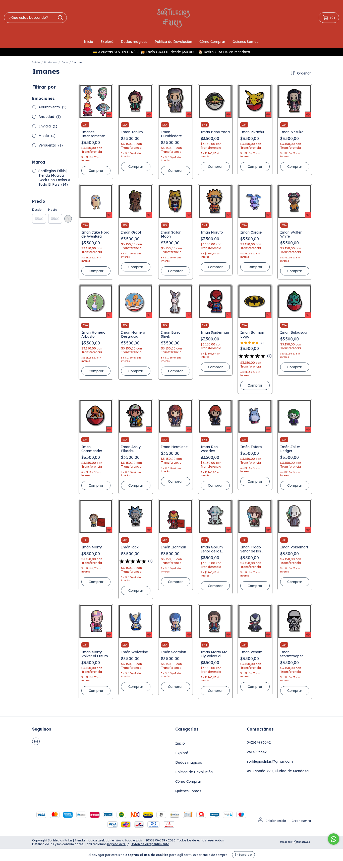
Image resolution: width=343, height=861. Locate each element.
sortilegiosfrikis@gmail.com (270, 761)
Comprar (96, 170)
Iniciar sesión (276, 821)
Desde (36, 209)
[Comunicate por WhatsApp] (333, 839)
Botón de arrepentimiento (150, 844)
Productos (50, 62)
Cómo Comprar (212, 41)
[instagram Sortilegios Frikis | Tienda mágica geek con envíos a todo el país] (36, 741)
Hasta (52, 209)
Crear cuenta (301, 821)
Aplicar (68, 219)
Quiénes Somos (245, 41)
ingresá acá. (116, 844)
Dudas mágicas (134, 41)
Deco (65, 62)
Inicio (88, 41)
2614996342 (257, 752)
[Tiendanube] (295, 842)
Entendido (243, 854)
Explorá (106, 41)
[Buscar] (60, 17)
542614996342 (259, 742)
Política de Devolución (173, 41)
